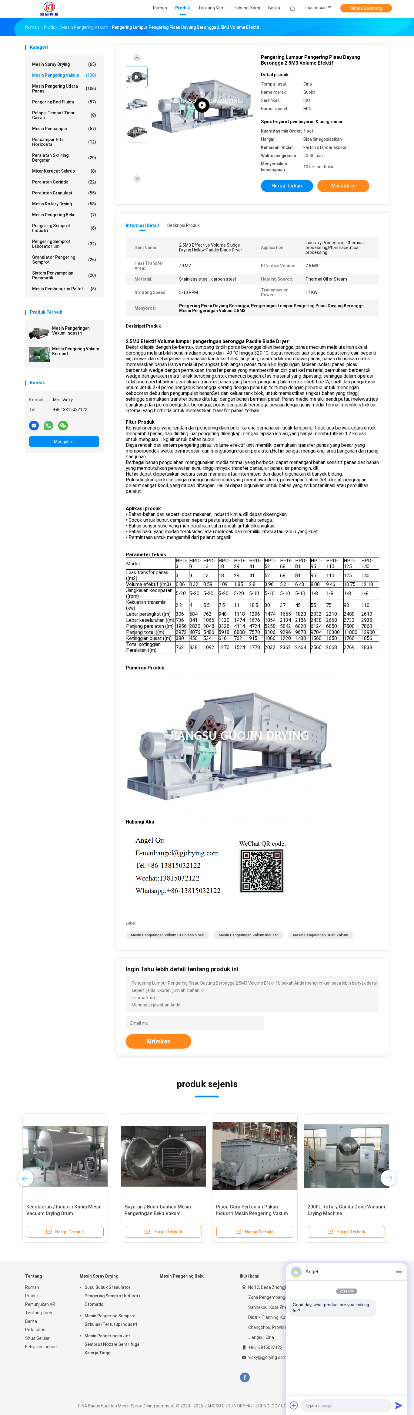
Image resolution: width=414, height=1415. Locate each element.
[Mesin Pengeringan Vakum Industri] (39, 334)
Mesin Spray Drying (64, 64)
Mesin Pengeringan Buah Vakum (320, 935)
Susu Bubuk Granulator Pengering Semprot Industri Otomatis (112, 1296)
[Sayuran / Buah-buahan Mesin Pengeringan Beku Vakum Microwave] (67, 1156)
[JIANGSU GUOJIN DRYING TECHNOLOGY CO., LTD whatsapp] (48, 425)
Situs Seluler (37, 1338)
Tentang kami (38, 1312)
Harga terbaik (287, 186)
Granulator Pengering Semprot (64, 259)
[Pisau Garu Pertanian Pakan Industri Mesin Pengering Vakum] (159, 1156)
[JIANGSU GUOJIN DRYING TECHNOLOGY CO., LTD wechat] (63, 425)
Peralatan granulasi (64, 192)
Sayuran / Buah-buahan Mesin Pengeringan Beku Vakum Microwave (62, 1213)
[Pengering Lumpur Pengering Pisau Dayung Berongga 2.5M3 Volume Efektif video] (202, 105)
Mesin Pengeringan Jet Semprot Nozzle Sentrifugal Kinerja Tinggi (113, 1344)
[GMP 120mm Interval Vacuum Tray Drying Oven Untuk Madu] (342, 1156)
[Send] (399, 1405)
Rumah (32, 1287)
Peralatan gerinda (64, 182)
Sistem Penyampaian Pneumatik (64, 275)
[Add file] (294, 1405)
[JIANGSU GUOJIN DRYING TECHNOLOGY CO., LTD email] (34, 425)
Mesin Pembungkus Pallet (64, 288)
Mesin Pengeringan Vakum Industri (71, 330)
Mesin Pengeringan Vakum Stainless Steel (167, 935)
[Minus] (398, 1271)
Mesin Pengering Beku (64, 214)
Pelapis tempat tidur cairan (64, 115)
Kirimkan (158, 1041)
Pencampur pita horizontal (64, 142)
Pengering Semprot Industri (64, 228)
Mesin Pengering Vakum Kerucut (75, 351)
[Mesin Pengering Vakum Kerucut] (39, 354)
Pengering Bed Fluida (64, 101)
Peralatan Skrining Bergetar (64, 158)
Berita (31, 1321)
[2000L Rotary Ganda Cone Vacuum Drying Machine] (251, 1156)
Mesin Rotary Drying (64, 203)
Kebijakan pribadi (41, 1346)
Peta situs (35, 1329)
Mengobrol (64, 441)
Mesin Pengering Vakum (64, 75)
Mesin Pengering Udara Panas (64, 88)
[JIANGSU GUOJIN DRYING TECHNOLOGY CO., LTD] (48, 9)
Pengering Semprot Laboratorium (64, 244)
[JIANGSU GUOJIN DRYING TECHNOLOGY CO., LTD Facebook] (245, 1377)
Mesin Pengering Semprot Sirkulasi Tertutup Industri (111, 1320)
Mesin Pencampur (64, 128)
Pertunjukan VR (40, 1304)
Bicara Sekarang (366, 8)
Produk (32, 1295)
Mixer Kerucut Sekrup (64, 171)
